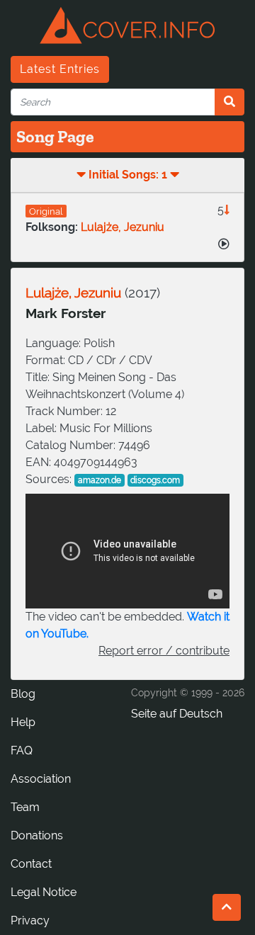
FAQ (22, 750)
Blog (23, 694)
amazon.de (99, 480)
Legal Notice (43, 892)
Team (25, 807)
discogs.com (155, 480)
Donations (37, 835)
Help (23, 722)
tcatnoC (31, 864)
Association (41, 779)
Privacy (30, 920)
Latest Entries (60, 69)
